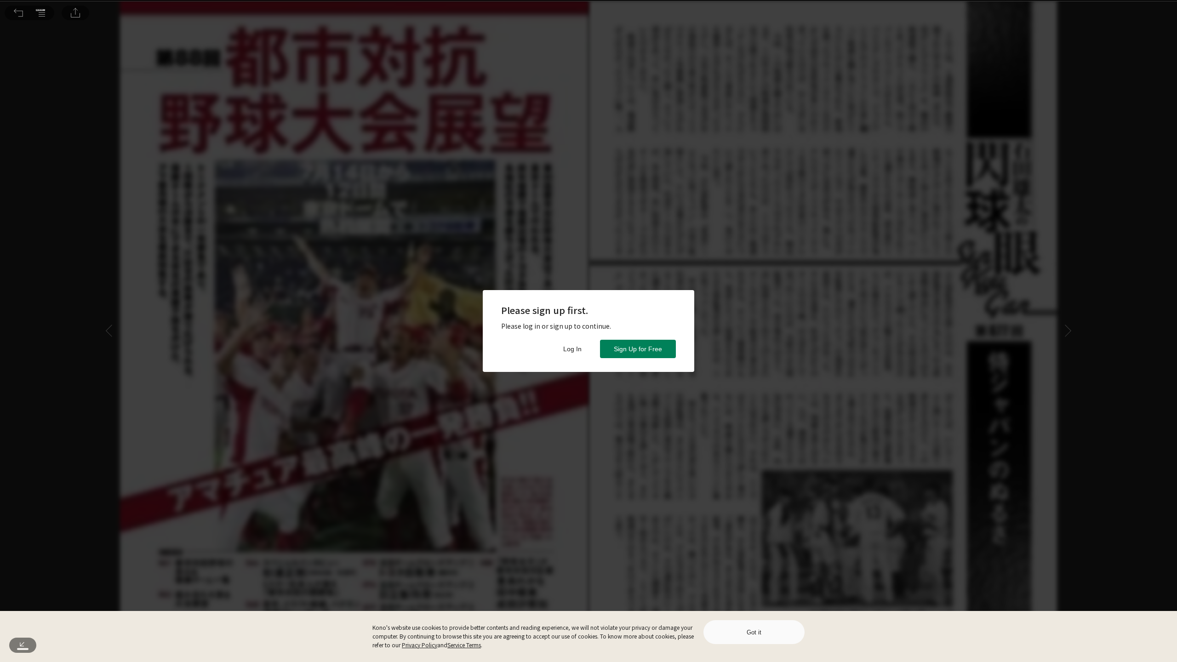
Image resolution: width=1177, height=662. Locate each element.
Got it (754, 632)
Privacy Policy (419, 645)
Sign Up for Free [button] (638, 349)
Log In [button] (572, 349)
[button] (18, 13)
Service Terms (464, 645)
